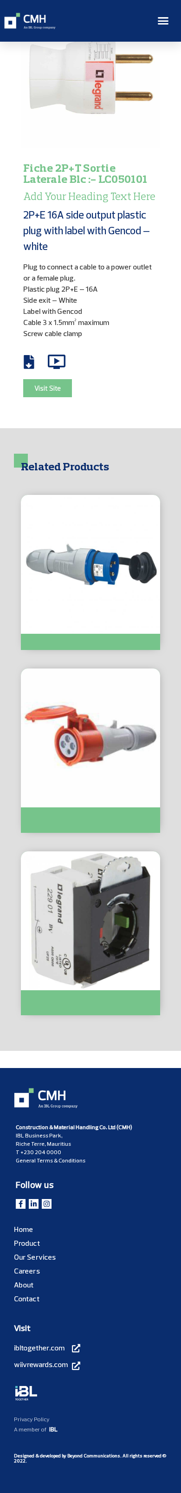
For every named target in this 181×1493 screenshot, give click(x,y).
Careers (27, 1270)
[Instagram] (47, 1204)
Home (23, 1229)
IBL (53, 1429)
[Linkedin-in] (34, 1204)
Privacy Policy (32, 1419)
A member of (30, 1429)
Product (27, 1243)
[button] (163, 21)
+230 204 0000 (40, 1152)
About (24, 1284)
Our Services (35, 1257)
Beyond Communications (93, 1456)
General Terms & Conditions (50, 1160)
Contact (26, 1298)
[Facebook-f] (21, 1204)
